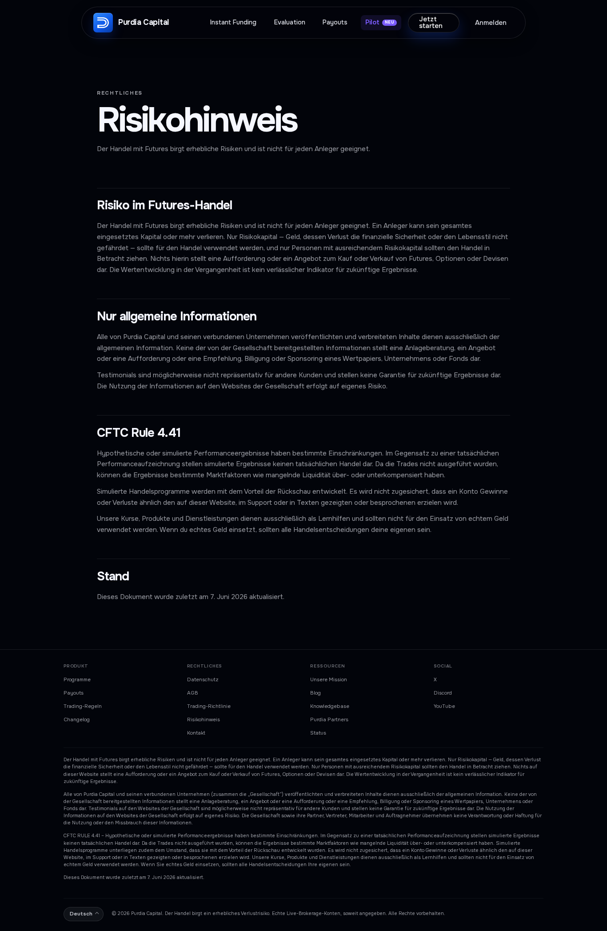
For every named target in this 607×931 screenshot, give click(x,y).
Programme (77, 679)
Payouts (74, 693)
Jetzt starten (431, 22)
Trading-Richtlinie (209, 706)
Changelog (77, 719)
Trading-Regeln (83, 706)
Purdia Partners (329, 719)
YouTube (444, 706)
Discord (443, 693)
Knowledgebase (329, 706)
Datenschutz (203, 679)
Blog (315, 693)
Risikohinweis (203, 719)
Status (318, 733)
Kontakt (196, 733)
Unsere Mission (328, 679)
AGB (192, 693)
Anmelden (491, 22)
